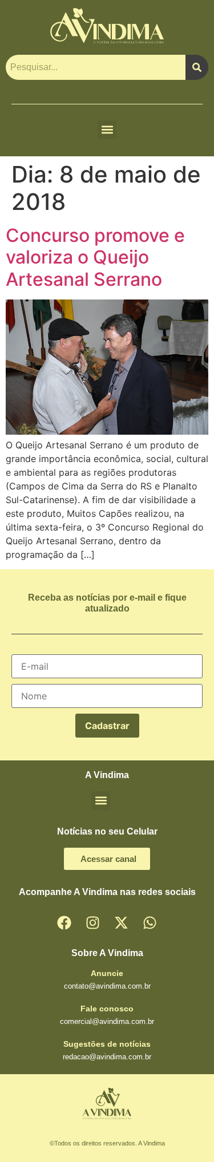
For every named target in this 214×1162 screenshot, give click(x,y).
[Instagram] (93, 923)
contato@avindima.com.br (107, 986)
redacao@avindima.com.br (107, 1056)
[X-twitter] (121, 923)
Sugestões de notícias (107, 1043)
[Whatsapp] (150, 923)
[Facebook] (64, 923)
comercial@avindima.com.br (107, 1021)
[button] (107, 129)
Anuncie (107, 973)
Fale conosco (107, 1008)
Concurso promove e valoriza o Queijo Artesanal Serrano (95, 257)
